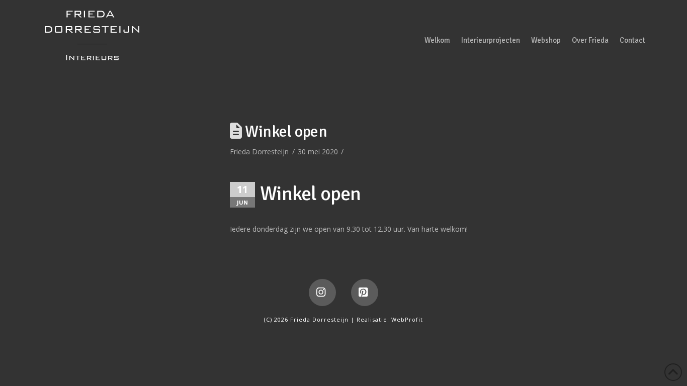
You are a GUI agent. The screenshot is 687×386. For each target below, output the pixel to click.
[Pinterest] (364, 292)
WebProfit (407, 319)
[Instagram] (322, 292)
